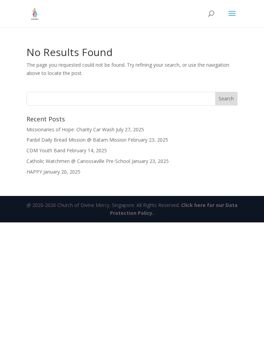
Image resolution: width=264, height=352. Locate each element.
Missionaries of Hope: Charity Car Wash (70, 129)
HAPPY (34, 171)
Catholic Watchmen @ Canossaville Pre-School (78, 161)
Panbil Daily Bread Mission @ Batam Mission (76, 139)
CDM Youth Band (45, 150)
